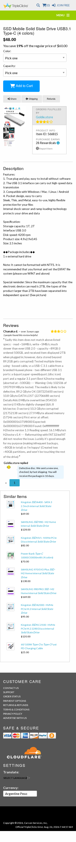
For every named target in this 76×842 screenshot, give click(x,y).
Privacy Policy (12, 713)
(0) (48, 5)
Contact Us (11, 688)
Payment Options (14, 700)
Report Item (46, 148)
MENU (61, 15)
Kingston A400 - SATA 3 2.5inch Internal (36, 506)
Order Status (11, 696)
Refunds (51, 98)
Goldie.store (44, 117)
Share (13, 98)
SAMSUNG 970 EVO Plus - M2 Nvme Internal (38, 573)
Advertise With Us (15, 718)
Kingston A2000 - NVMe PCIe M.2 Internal (37, 608)
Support (8, 692)
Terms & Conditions (16, 709)
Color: (7, 51)
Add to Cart (24, 85)
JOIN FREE (63, 5)
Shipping (33, 98)
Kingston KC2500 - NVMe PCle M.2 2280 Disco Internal (38, 628)
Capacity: (9, 66)
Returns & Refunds (15, 705)
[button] (6, 483)
